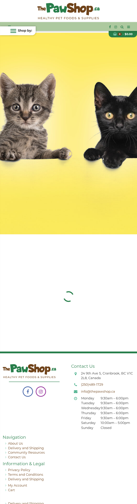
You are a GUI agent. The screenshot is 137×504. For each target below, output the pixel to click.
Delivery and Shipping (26, 448)
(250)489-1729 (92, 385)
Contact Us (17, 457)
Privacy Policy (19, 470)
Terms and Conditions (25, 475)
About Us (15, 443)
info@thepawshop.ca (98, 392)
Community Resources (26, 453)
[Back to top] (131, 487)
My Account (17, 485)
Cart (11, 490)
